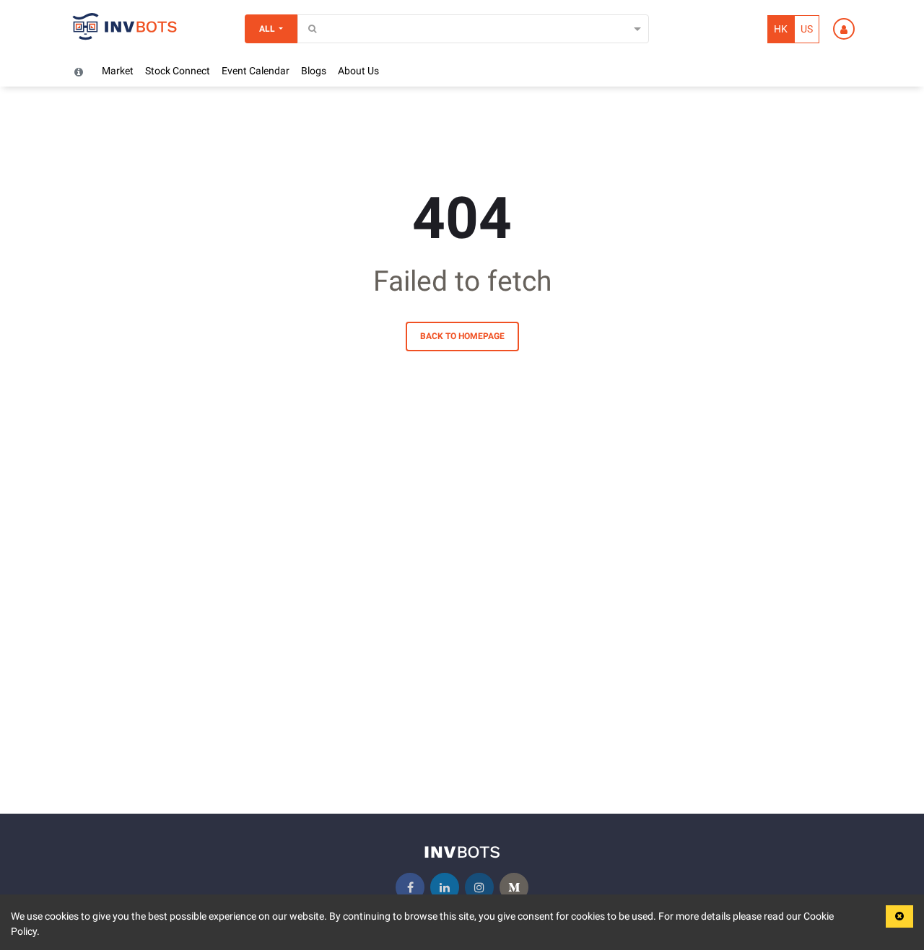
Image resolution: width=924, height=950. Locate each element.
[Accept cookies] (899, 916)
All (267, 29)
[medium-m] (514, 887)
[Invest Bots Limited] (124, 28)
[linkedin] (444, 887)
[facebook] (410, 887)
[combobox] (306, 29)
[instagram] (479, 887)
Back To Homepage (462, 336)
